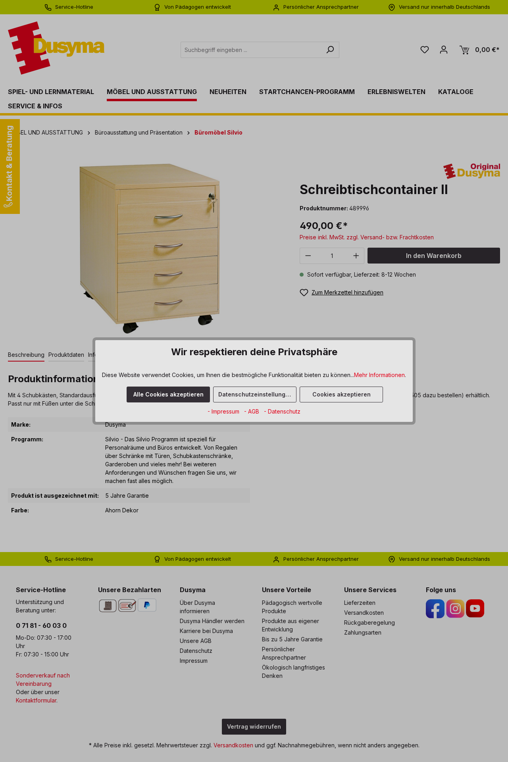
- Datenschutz (282, 411)
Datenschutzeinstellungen (255, 394)
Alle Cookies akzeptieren (168, 394)
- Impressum (224, 411)
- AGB (252, 411)
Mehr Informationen (379, 374)
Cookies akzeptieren (341, 394)
